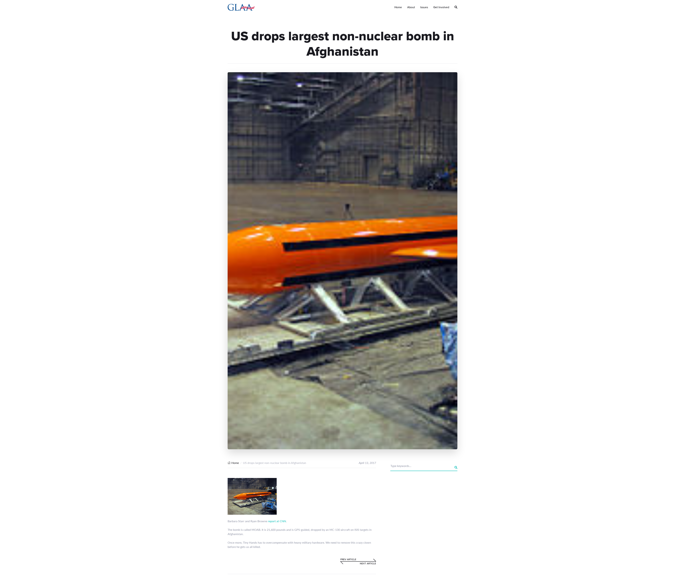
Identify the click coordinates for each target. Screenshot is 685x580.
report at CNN (277, 521)
